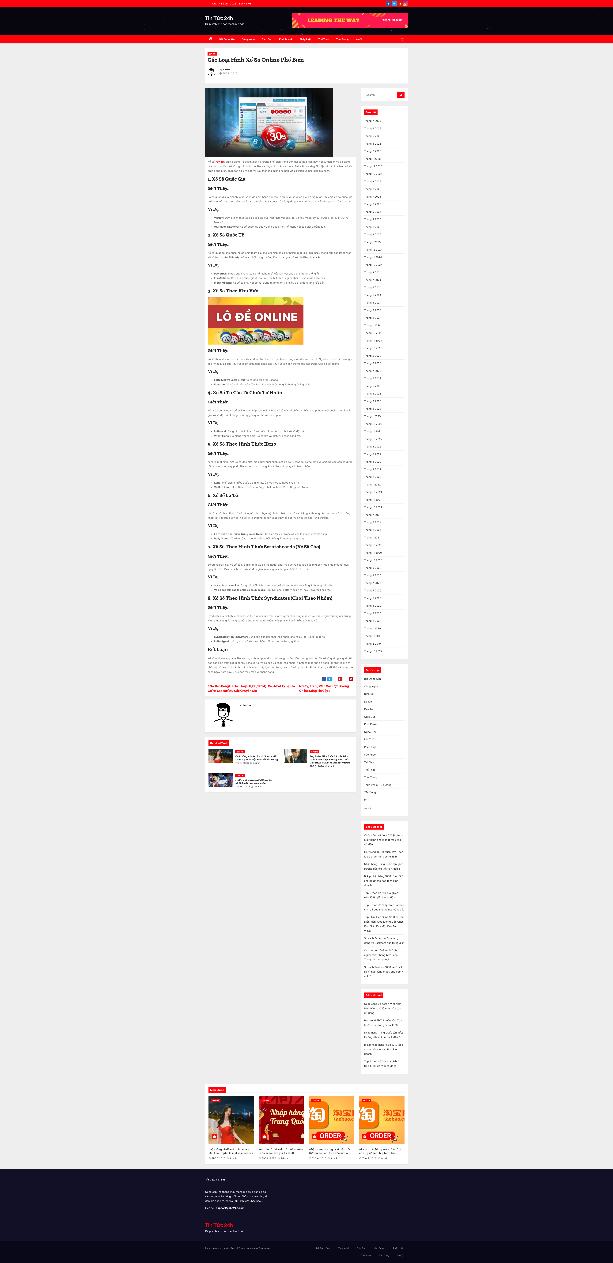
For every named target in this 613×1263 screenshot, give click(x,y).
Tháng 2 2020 (372, 620)
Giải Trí (212, 54)
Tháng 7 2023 (372, 370)
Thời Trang (342, 39)
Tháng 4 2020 (372, 605)
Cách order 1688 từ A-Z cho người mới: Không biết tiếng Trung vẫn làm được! (381, 955)
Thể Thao (323, 39)
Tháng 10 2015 (373, 651)
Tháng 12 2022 (373, 423)
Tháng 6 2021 (372, 522)
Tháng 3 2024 (372, 310)
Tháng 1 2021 (372, 537)
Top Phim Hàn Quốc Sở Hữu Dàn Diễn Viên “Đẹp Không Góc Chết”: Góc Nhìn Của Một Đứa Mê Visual (330, 759)
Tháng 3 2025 (372, 227)
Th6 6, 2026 (319, 1158)
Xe (365, 800)
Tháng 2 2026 (372, 151)
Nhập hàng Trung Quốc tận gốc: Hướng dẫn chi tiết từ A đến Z (330, 1151)
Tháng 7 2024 (372, 280)
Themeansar (264, 1248)
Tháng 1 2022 (372, 484)
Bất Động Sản (227, 39)
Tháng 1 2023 (372, 416)
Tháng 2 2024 (372, 317)
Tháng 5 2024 (372, 295)
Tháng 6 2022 (372, 446)
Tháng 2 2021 (372, 529)
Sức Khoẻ (370, 754)
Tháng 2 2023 (372, 408)
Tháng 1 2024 (372, 325)
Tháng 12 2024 (373, 249)
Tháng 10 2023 (373, 348)
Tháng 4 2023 (372, 393)
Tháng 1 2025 (372, 242)
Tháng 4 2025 (372, 219)
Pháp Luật (305, 39)
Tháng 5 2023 (372, 386)
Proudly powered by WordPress (221, 1248)
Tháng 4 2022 (372, 461)
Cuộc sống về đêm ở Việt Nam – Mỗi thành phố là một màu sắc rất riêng (256, 758)
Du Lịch (368, 701)
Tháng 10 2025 (373, 173)
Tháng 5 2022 (372, 454)
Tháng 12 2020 (373, 545)
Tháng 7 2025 (372, 196)
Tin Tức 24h (219, 18)
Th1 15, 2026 (242, 786)
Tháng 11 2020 (373, 552)
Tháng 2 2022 (372, 476)
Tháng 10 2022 (373, 439)
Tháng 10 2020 (373, 560)
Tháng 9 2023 (372, 355)
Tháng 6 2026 (372, 128)
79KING (220, 161)
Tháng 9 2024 (372, 272)
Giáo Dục (267, 39)
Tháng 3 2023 (372, 401)
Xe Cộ (359, 39)
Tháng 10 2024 (373, 264)
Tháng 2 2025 (372, 234)
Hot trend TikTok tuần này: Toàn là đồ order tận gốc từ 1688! (281, 1151)
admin (226, 69)
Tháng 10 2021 (373, 507)
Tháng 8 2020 (372, 575)
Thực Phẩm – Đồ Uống (377, 784)
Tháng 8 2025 (372, 189)
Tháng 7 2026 (372, 120)
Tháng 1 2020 (372, 628)
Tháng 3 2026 (372, 143)
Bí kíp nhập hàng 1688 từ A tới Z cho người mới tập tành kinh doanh (383, 881)
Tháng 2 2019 (372, 643)
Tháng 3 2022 (372, 469)
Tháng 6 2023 (372, 378)
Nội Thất (369, 739)
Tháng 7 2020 (372, 583)
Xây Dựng (370, 792)
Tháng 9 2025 (372, 181)
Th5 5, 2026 (317, 766)
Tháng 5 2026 (372, 136)
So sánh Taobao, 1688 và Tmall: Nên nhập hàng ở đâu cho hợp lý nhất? (384, 972)
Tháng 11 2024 (373, 257)
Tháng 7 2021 (372, 514)
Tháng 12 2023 (373, 333)
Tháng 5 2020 (372, 598)
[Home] (210, 39)
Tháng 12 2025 (373, 166)
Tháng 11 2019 (372, 636)
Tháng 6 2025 (372, 204)
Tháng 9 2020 (372, 567)
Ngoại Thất (371, 731)
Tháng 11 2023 (373, 340)
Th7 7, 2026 (242, 763)
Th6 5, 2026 (369, 1158)
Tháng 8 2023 (372, 363)
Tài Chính (369, 762)
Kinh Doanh (286, 39)
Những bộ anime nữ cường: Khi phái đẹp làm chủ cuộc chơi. (254, 781)
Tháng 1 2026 (372, 158)
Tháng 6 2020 (372, 590)
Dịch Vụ (369, 693)
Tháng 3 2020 (372, 613)
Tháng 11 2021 (372, 499)
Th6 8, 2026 (269, 1158)
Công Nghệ (248, 39)
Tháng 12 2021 (373, 492)
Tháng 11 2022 (373, 431)
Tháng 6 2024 (372, 287)
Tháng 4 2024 (372, 302)
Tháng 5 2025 (372, 211)
